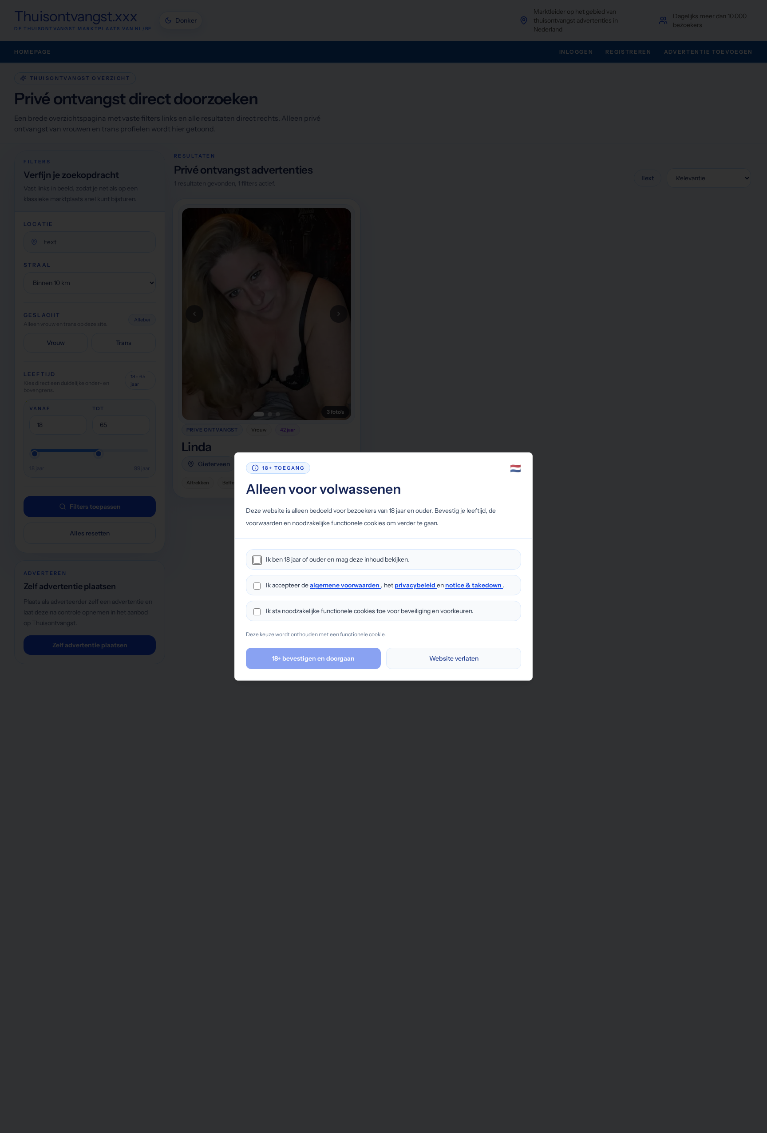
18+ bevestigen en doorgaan (313, 658)
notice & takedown (474, 585)
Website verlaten (453, 658)
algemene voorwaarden (345, 585)
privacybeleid (416, 585)
